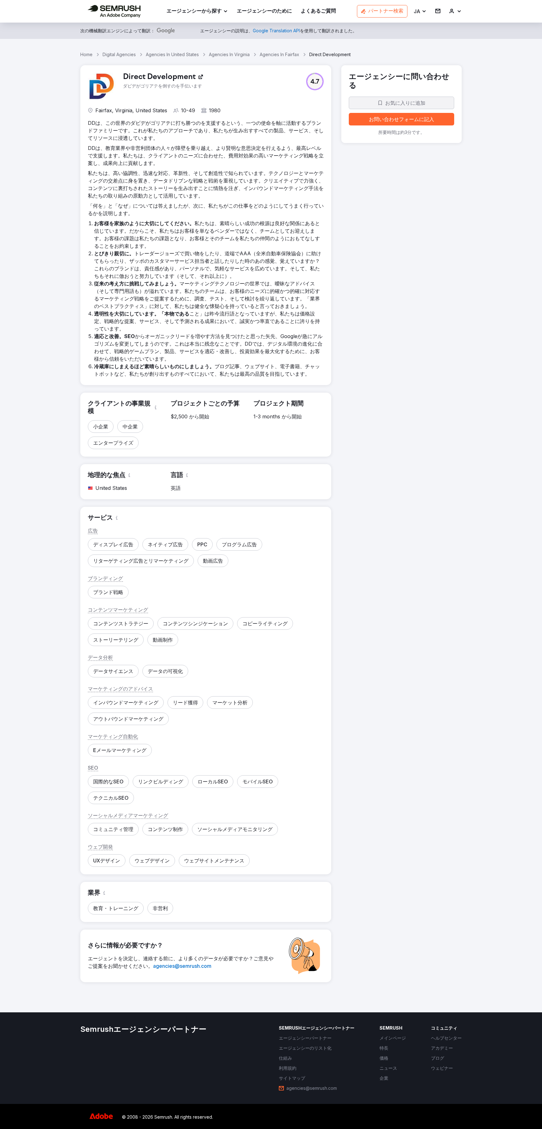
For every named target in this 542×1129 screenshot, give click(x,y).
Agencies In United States (172, 54)
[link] (264, 11)
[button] (420, 11)
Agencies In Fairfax (279, 54)
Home (86, 54)
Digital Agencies (119, 54)
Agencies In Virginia (229, 54)
